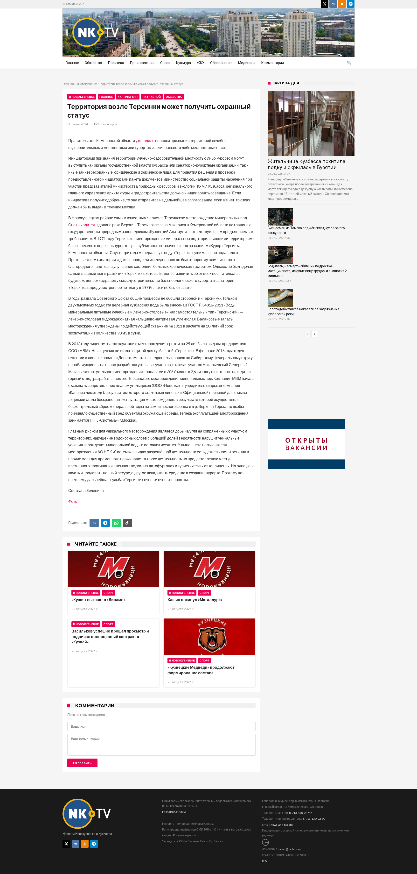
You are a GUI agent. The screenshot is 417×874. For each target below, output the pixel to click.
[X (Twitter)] (324, 4)
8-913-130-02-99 (300, 813)
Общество (174, 96)
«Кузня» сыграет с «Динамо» (98, 599)
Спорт (108, 592)
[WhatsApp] (116, 523)
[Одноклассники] (342, 4)
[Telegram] (350, 4)
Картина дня (128, 96)
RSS (264, 861)
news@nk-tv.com (282, 824)
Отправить (82, 763)
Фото (72, 501)
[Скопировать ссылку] (127, 523)
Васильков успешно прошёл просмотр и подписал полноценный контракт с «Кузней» (110, 636)
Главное (106, 96)
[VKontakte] (333, 4)
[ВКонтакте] (94, 523)
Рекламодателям (174, 812)
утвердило (145, 140)
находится (85, 224)
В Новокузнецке (86, 84)
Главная (68, 84)
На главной (152, 96)
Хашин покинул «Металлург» (194, 599)
